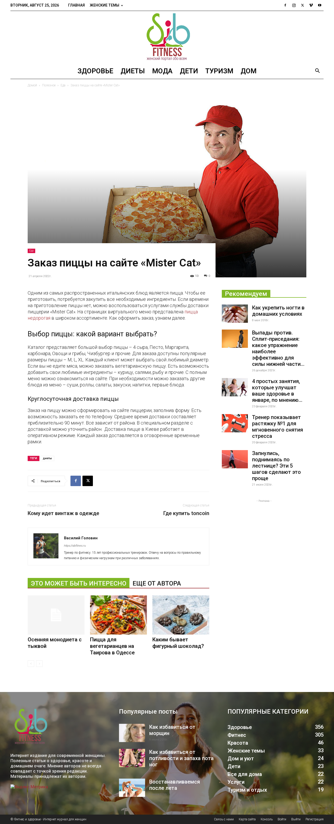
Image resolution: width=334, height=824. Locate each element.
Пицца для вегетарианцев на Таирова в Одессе (112, 646)
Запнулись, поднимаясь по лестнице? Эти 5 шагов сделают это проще (276, 465)
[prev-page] (31, 663)
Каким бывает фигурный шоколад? (178, 642)
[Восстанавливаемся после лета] (132, 788)
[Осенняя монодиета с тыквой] (56, 615)
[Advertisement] (264, 536)
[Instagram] (294, 5)
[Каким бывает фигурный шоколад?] (180, 615)
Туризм (219, 71)
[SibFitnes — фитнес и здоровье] (167, 37)
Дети (189, 71)
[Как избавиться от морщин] (132, 733)
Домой (32, 85)
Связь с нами (224, 819)
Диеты (133, 71)
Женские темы (104, 5)
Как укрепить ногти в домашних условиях (278, 310)
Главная (76, 5)
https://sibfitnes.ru (75, 545)
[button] (317, 71)
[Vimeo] (311, 5)
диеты (47, 458)
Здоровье (95, 71)
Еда (63, 85)
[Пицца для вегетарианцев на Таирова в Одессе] (118, 615)
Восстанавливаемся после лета (174, 785)
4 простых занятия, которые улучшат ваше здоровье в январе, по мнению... (277, 390)
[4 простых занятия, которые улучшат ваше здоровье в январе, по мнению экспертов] (235, 387)
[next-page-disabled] (39, 663)
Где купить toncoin (186, 513)
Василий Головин (81, 538)
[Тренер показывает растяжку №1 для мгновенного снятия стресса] (235, 423)
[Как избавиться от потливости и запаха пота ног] (132, 758)
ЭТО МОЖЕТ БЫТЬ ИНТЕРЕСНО (78, 583)
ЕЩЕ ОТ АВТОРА (157, 583)
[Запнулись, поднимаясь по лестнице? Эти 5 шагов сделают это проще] (235, 459)
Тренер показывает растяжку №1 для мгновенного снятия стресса (277, 426)
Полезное (49, 85)
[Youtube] (320, 5)
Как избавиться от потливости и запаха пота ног (181, 758)
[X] (302, 5)
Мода (162, 71)
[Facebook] (285, 5)
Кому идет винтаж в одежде (63, 513)
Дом (249, 71)
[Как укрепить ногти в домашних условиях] (235, 313)
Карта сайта (247, 819)
